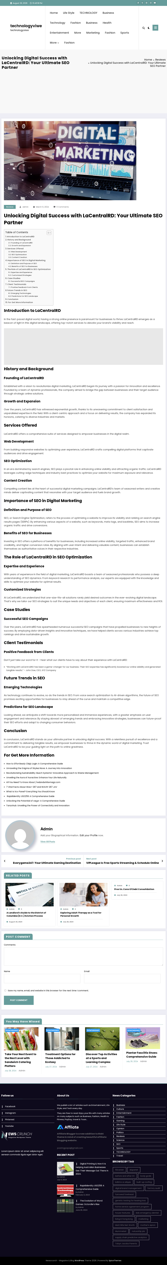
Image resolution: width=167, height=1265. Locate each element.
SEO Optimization (19, 254)
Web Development (19, 251)
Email (87, 971)
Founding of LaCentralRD (21, 243)
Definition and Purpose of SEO (24, 263)
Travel (119, 1155)
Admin (25, 207)
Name (7, 971)
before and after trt (125, 1176)
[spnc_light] (149, 28)
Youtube (9, 1126)
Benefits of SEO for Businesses (24, 266)
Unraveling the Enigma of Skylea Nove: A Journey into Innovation (39, 768)
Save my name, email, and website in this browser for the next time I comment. (48, 990)
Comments (10, 944)
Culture (120, 1109)
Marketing (93, 33)
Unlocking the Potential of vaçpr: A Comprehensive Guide (35, 800)
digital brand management (128, 1188)
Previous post (73, 859)
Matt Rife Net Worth (125, 1225)
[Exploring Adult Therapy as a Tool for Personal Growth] (83, 894)
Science (120, 1140)
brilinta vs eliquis (123, 1182)
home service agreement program (132, 1206)
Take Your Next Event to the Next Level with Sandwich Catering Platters (20, 1060)
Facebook (10, 1106)
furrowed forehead (124, 1194)
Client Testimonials (16, 284)
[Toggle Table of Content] (48, 233)
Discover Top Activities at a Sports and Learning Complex (101, 1058)
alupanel (134, 1169)
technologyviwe (26, 26)
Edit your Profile (89, 835)
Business (108, 13)
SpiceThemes (115, 1260)
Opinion (120, 1128)
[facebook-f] (138, 2)
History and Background (19, 239)
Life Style (68, 13)
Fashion (75, 23)
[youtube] (154, 2)
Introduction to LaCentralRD (20, 236)
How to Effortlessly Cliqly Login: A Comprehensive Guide (34, 763)
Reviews (9, 207)
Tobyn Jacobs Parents (126, 1243)
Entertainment (59, 33)
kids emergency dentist (147, 1212)
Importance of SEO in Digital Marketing (26, 260)
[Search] (143, 27)
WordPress (79, 1260)
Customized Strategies (21, 275)
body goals (145, 1176)
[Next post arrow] (162, 861)
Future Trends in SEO (17, 290)
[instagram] (150, 2)
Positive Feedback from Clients (24, 287)
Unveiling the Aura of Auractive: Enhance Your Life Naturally (36, 777)
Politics (120, 1132)
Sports (124, 33)
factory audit (153, 1188)
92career (119, 1169)
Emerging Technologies (21, 293)
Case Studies (13, 278)
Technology (57, 23)
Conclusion (12, 299)
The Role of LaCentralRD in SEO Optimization (29, 269)
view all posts (47, 841)
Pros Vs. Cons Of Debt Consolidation (134, 889)
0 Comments (62, 207)
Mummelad (120, 1231)
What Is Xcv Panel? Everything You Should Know (30, 791)
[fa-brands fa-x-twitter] (142, 2)
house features (122, 1212)
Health (107, 23)
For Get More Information (20, 302)
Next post (91, 859)
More (77, 33)
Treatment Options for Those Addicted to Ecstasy (60, 1058)
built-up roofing (144, 1182)
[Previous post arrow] (5, 861)
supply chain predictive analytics (131, 1237)
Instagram (10, 1112)
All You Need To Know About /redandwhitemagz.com (33, 782)
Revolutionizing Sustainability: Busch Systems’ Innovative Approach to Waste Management (52, 772)
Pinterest (9, 1119)
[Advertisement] (83, 91)
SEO (118, 1144)
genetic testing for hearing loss (130, 1200)
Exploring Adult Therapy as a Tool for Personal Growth (80, 914)
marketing (143, 1219)
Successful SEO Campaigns (23, 281)
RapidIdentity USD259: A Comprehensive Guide (30, 796)
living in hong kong (124, 1219)
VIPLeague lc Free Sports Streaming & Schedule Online (122, 863)
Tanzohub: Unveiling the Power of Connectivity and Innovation (38, 805)
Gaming (120, 1120)
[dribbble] (146, 2)
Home (54, 13)
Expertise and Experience (21, 272)
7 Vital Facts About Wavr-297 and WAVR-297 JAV (31, 786)
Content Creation (19, 257)
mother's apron (147, 1225)
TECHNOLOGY (88, 13)
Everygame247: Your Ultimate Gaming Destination (47, 863)
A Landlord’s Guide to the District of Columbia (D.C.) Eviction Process (26, 914)
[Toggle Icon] (155, 28)
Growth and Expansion (21, 245)
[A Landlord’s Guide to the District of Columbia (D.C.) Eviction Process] (29, 894)
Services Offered (15, 248)
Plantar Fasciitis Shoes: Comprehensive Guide (141, 1055)
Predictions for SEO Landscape (24, 296)
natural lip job (138, 1231)
